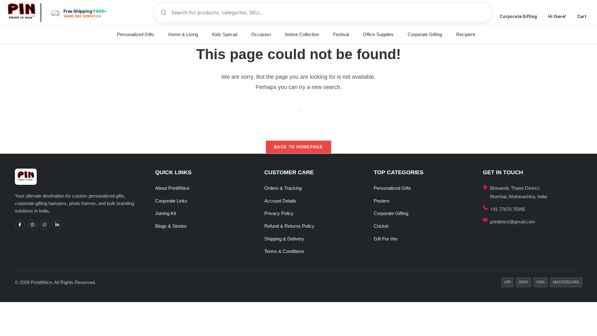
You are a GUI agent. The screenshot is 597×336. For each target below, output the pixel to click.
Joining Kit (165, 213)
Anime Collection (302, 34)
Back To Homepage (298, 147)
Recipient (465, 34)
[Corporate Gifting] (518, 8)
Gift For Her (386, 238)
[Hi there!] (557, 8)
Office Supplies (378, 34)
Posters (382, 200)
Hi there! (557, 16)
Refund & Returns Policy (289, 226)
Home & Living (183, 34)
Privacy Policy (279, 213)
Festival (341, 34)
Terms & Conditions (284, 251)
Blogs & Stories (171, 226)
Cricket (381, 226)
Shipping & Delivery (284, 238)
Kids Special (224, 34)
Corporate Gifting (518, 16)
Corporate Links (171, 200)
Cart (581, 16)
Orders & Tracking (283, 188)
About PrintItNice (172, 188)
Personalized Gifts (135, 34)
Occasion (261, 34)
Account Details (280, 200)
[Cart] (581, 8)
